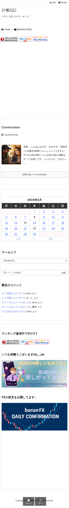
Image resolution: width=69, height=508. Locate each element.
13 (15, 222)
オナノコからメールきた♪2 (15, 302)
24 (53, 228)
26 (6, 234)
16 (43, 222)
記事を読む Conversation (34, 174)
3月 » (51, 239)
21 (25, 228)
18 (62, 222)
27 (15, 234)
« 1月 (18, 239)
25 (62, 228)
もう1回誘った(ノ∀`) (12, 293)
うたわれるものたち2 (12, 311)
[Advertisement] (34, 79)
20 (15, 228)
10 (53, 217)
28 (25, 234)
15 (34, 222)
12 (6, 222)
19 (6, 228)
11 (62, 217)
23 (44, 228)
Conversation (10, 127)
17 (53, 222)
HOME (7, 29)
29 (34, 234)
